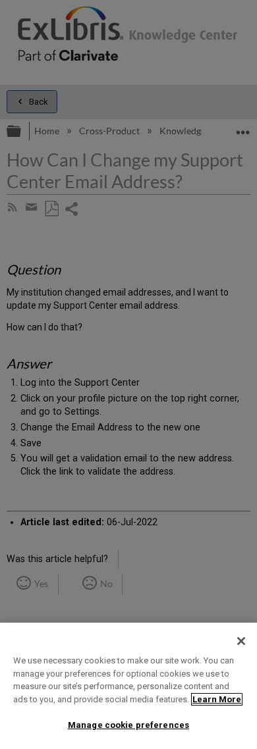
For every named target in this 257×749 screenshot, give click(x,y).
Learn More (216, 699)
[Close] (241, 641)
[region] (128, 686)
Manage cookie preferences (128, 725)
